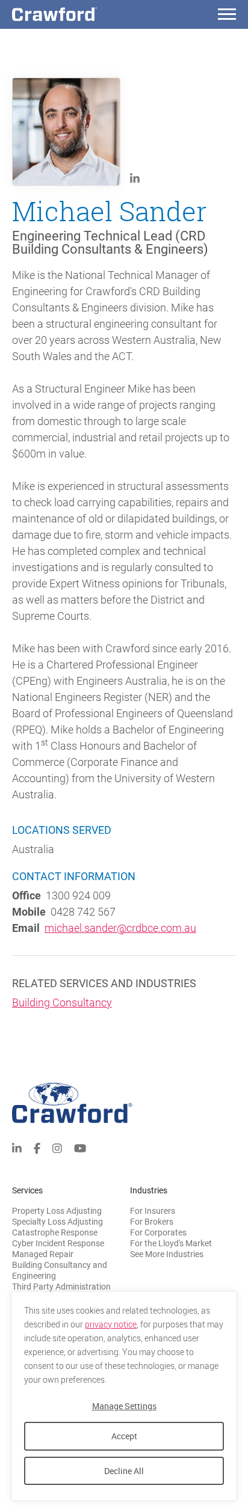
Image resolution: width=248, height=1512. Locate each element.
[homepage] (75, 14)
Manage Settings (124, 1406)
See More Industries (166, 1254)
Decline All (124, 1471)
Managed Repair (42, 1254)
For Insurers (152, 1211)
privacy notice (111, 1324)
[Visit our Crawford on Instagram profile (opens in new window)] (57, 1147)
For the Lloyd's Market (171, 1243)
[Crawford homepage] (124, 1103)
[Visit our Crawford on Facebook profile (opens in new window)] (37, 1147)
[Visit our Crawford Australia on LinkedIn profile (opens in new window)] (17, 1147)
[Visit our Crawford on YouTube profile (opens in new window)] (80, 1147)
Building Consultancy (62, 1002)
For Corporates (158, 1232)
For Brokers (151, 1221)
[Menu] (227, 16)
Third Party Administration (61, 1286)
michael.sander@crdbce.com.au (120, 928)
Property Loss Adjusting (57, 1211)
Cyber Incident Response (58, 1243)
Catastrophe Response (55, 1232)
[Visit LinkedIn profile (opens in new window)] (135, 177)
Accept (124, 1436)
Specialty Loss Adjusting (57, 1221)
